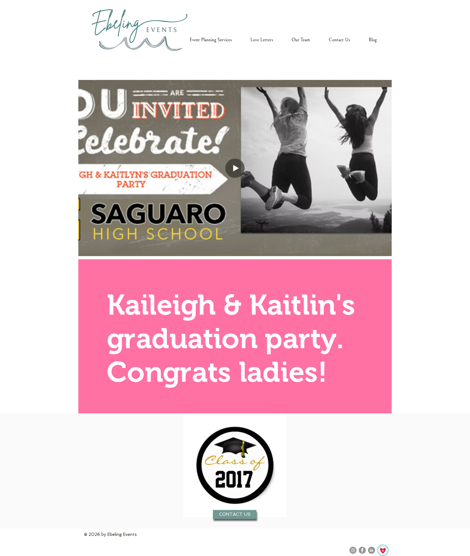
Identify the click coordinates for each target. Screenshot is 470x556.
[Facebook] (362, 550)
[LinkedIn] (371, 550)
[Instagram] (352, 550)
